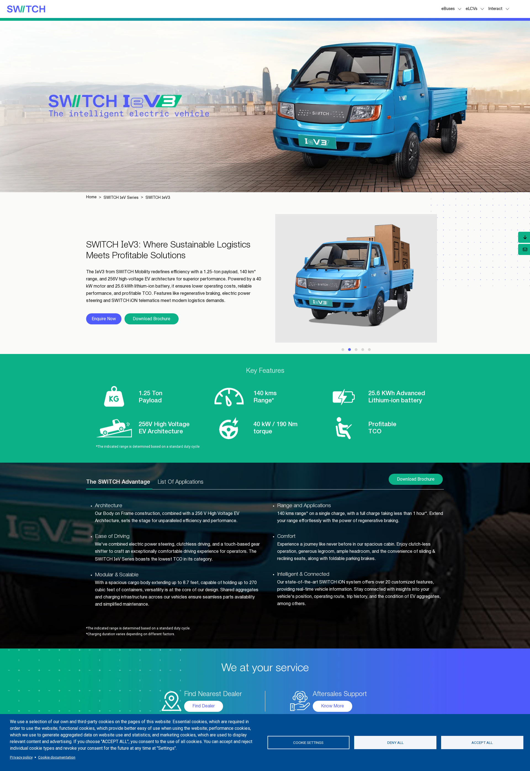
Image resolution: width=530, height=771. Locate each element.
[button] (460, 9)
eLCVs (471, 8)
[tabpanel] (265, 555)
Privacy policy (21, 757)
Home (91, 197)
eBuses (448, 8)
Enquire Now (104, 318)
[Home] (26, 8)
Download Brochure (151, 318)
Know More (332, 706)
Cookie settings (308, 742)
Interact (495, 8)
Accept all (482, 742)
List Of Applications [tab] (180, 482)
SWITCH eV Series (121, 198)
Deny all (395, 742)
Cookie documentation (56, 757)
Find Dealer (203, 706)
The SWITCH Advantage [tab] (118, 482)
